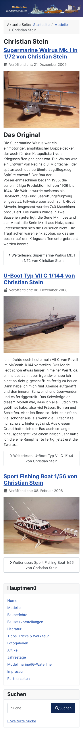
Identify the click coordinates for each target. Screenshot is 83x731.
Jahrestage (16, 657)
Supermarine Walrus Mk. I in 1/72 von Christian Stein (40, 53)
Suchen (65, 708)
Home (12, 600)
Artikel (12, 650)
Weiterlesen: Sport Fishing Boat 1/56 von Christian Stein (43, 565)
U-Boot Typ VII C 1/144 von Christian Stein (39, 278)
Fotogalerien (17, 643)
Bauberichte (17, 614)
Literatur (14, 629)
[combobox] (29, 708)
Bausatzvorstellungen (25, 622)
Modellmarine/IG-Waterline (29, 664)
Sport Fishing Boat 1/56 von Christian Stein (40, 479)
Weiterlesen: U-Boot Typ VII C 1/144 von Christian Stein (42, 458)
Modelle (14, 607)
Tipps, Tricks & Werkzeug (28, 636)
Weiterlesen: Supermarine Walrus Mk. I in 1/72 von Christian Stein (42, 258)
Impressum (16, 671)
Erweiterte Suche (21, 721)
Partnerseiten (18, 678)
